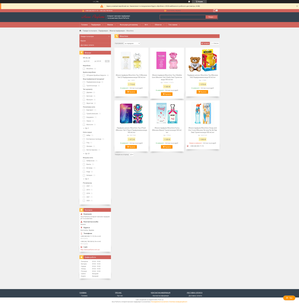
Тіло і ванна (172, 25)
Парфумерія (96, 25)
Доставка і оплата (87, 45)
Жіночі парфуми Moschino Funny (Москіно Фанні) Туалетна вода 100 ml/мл (167, 130)
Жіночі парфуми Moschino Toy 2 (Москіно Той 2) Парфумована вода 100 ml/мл (131, 76)
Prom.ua (160, 300)
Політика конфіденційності (178, 302)
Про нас (120, 296)
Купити (132, 92)
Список (216, 43)
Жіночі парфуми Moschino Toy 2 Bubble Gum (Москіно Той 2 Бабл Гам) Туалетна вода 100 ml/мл (167, 77)
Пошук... (211, 17)
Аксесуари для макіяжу (129, 25)
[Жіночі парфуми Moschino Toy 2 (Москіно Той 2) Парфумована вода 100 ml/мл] (131, 60)
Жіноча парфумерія (117, 31)
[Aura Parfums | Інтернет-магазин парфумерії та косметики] (93, 17)
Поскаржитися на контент (159, 302)
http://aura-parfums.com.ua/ (90, 249)
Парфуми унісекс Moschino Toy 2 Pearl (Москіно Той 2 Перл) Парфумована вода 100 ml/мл (131, 130)
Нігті (146, 25)
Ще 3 (87, 128)
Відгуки (83, 41)
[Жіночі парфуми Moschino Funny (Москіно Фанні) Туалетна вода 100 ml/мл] (167, 113)
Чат (291, 298)
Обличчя (158, 25)
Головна (84, 25)
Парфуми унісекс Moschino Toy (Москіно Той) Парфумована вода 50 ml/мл (202, 76)
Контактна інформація (161, 296)
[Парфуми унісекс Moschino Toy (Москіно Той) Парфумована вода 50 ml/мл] (202, 60)
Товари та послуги (90, 31)
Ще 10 (87, 153)
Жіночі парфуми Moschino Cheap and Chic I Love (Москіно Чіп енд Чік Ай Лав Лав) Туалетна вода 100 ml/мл (202, 130)
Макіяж (110, 25)
